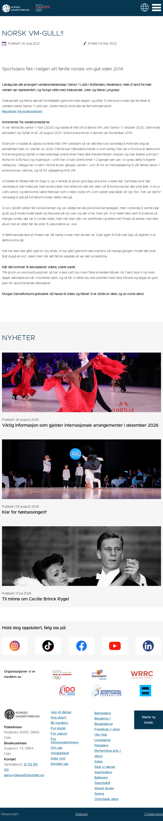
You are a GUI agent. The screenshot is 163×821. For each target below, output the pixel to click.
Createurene (153, 814)
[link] (144, 7)
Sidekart (81, 814)
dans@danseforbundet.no (24, 775)
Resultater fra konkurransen (22, 111)
